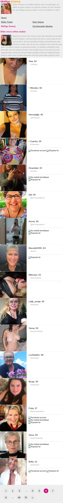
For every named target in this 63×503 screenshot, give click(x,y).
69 (19, 497)
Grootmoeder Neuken (43, 26)
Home (4, 18)
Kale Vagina (38, 22)
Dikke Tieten (7, 22)
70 (26, 497)
